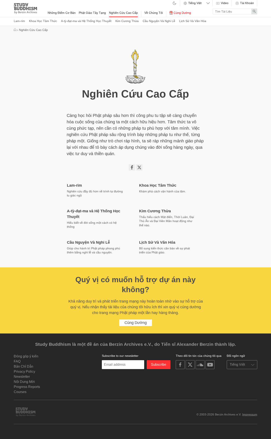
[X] (139, 167)
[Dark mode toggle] (174, 3)
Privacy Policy (24, 371)
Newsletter (22, 376)
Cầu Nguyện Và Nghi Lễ (159, 21)
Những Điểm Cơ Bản (62, 12)
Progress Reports (27, 387)
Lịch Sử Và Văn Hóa (192, 21)
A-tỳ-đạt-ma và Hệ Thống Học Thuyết (86, 21)
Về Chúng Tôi (153, 12)
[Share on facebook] (132, 167)
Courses (20, 392)
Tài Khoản (246, 3)
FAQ (17, 361)
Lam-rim (19, 21)
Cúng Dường (182, 12)
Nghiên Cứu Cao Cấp (123, 12)
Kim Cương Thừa (127, 21)
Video (224, 3)
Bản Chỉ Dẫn (23, 366)
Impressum (249, 414)
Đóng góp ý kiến (26, 356)
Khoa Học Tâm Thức (43, 21)
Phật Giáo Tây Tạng (92, 12)
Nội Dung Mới (24, 381)
